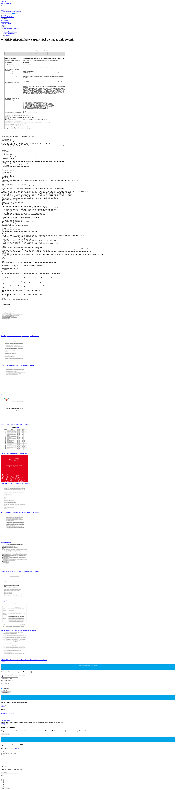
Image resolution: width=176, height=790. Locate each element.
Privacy (3, 724)
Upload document (6, 11)
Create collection (5, 692)
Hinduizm (7, 35)
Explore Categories (6, 3)
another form (17, 748)
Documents (4, 713)
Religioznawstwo (9, 33)
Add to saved (16, 28)
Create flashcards (16, 11)
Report (3, 720)
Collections (10, 17)
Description (7, 680)
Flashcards (4, 17)
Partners (7, 720)
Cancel (3, 788)
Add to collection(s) (6, 28)
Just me (5, 690)
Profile (3, 25)
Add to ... (3, 27)
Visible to (3, 687)
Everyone (6, 688)
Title (2, 676)
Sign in (3, 675)
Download (4, 661)
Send (8, 788)
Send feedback (5, 734)
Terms (7, 724)
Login (2, 10)
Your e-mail (4, 766)
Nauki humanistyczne (10, 32)
